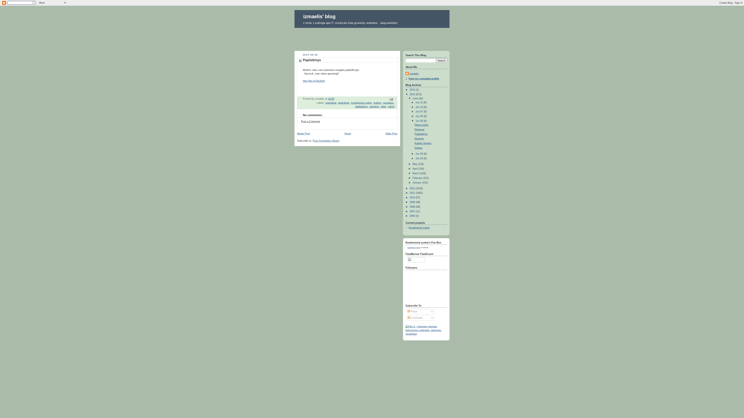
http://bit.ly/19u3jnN (314, 81)
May (415, 164)
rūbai (383, 106)
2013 (413, 94)
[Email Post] (391, 99)
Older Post (391, 133)
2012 (413, 188)
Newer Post (303, 133)
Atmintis (419, 138)
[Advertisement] (372, 38)
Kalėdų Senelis (423, 143)
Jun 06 (419, 116)
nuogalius (388, 103)
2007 (413, 211)
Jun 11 (419, 102)
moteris (377, 103)
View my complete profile (423, 78)
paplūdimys (361, 106)
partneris (374, 106)
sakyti (391, 106)
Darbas (419, 148)
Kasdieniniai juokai (419, 227)
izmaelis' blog (319, 16)
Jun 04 (419, 153)
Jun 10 (419, 107)
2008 (413, 207)
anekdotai (331, 103)
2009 (413, 202)
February (417, 178)
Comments (416, 318)
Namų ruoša (421, 125)
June (415, 98)
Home (347, 133)
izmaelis (414, 73)
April (415, 168)
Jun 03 (419, 158)
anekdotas (344, 103)
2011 (413, 193)
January (417, 182)
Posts (413, 311)
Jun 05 (419, 121)
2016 (413, 89)
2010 (413, 197)
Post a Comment (310, 121)
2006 (413, 216)
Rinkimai (419, 129)
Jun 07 (419, 111)
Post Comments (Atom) (326, 141)
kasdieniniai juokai (361, 103)
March (416, 173)
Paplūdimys (421, 134)
